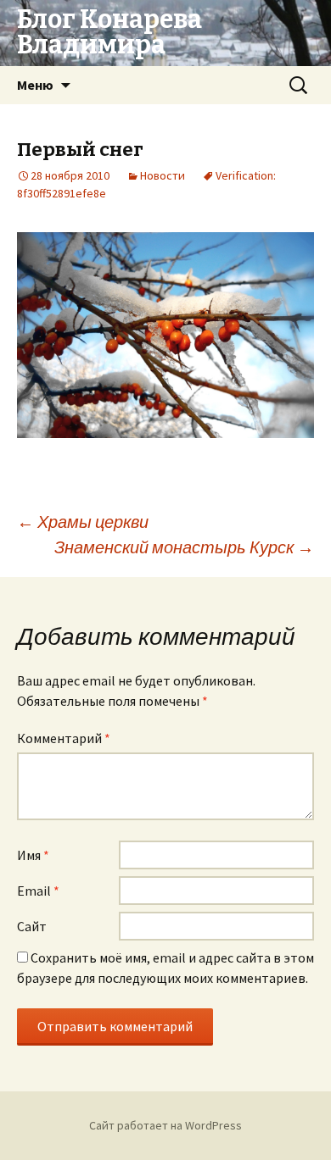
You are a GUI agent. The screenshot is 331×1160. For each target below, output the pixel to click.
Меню (35, 84)
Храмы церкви (83, 521)
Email (38, 890)
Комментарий (63, 738)
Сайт (32, 926)
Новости (162, 175)
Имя (33, 854)
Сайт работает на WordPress (165, 1125)
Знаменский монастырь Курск (184, 547)
